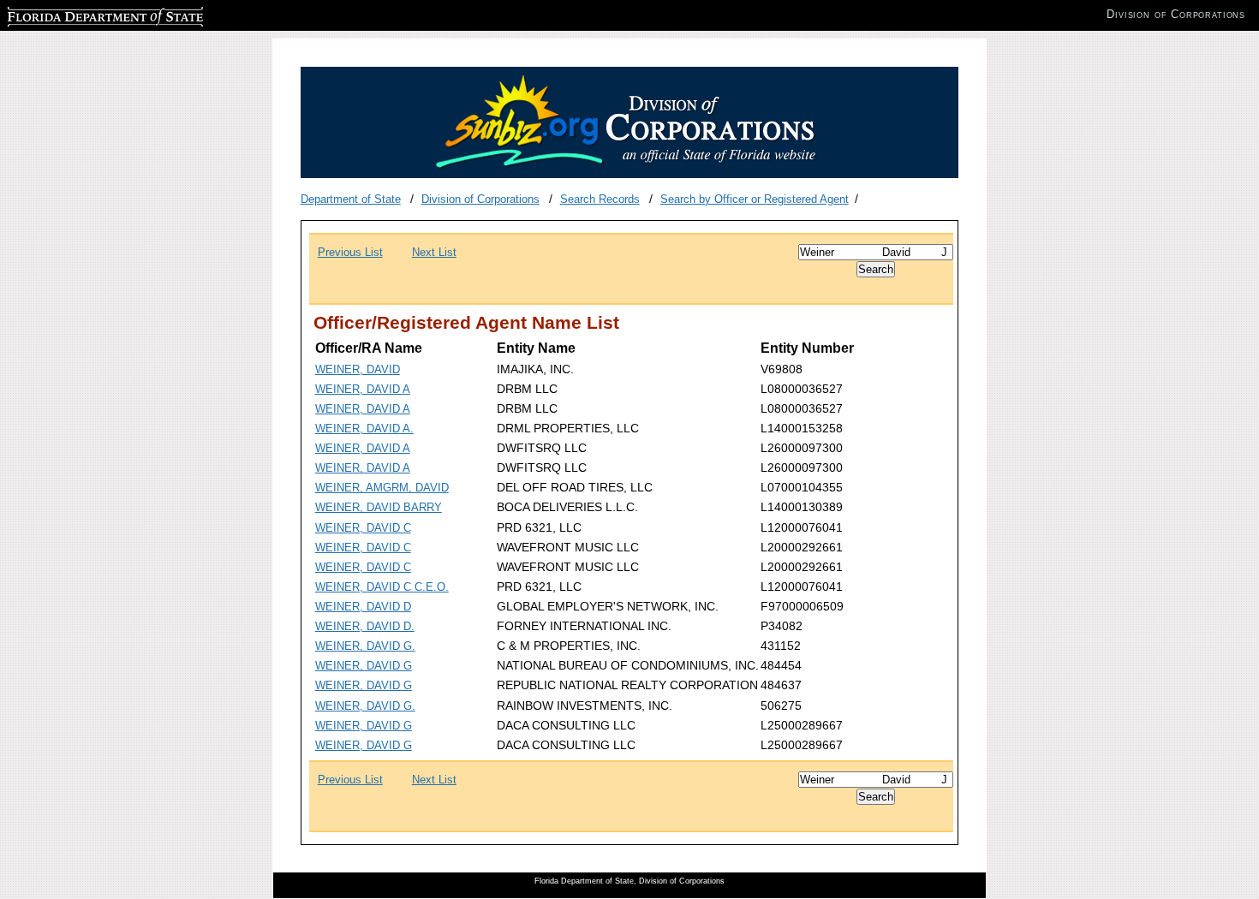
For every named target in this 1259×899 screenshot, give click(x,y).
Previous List (350, 252)
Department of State (351, 199)
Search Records (600, 199)
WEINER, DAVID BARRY (378, 507)
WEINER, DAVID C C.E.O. (382, 586)
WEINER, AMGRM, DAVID (382, 487)
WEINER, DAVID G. (365, 646)
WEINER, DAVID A (362, 389)
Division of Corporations (480, 199)
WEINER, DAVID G (363, 665)
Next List (434, 252)
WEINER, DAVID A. (364, 428)
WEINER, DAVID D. (365, 626)
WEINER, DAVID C (363, 527)
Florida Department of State (75, 14)
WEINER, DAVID (357, 369)
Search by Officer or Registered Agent (754, 199)
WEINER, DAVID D (363, 606)
